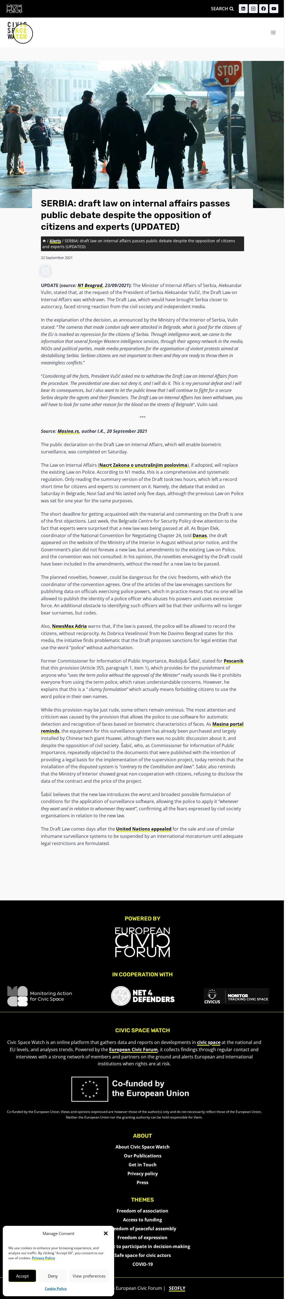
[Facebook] (263, 8)
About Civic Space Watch (143, 1147)
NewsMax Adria (69, 626)
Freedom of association (142, 1211)
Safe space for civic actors (142, 1255)
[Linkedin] (243, 8)
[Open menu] (273, 32)
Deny (53, 1276)
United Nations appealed (143, 829)
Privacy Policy (43, 1258)
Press (142, 1182)
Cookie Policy (56, 1288)
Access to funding (142, 1220)
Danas (200, 535)
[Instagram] (253, 8)
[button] (106, 1233)
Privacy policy (142, 1173)
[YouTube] (273, 8)
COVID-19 (142, 1264)
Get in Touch (143, 1165)
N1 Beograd (90, 285)
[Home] (44, 240)
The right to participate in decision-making (142, 1246)
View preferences (89, 1276)
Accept (22, 1276)
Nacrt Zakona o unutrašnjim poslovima (143, 465)
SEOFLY (177, 1288)
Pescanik (234, 661)
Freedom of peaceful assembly (142, 1229)
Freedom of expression (142, 1237)
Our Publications (142, 1156)
